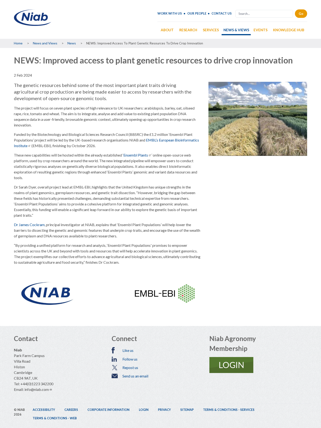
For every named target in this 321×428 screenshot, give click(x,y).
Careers (71, 410)
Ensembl (135, 155)
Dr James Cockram (29, 224)
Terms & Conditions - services (228, 410)
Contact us (221, 13)
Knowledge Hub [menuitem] (288, 30)
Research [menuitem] (188, 30)
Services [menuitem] (211, 30)
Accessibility (44, 410)
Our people (196, 13)
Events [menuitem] (260, 30)
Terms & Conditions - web (55, 418)
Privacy (164, 410)
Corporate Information (108, 410)
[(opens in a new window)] (258, 365)
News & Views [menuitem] (236, 30)
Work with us (169, 13)
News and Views (45, 43)
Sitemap (187, 410)
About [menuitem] (167, 30)
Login (144, 410)
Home (18, 43)
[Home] (32, 24)
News (71, 43)
